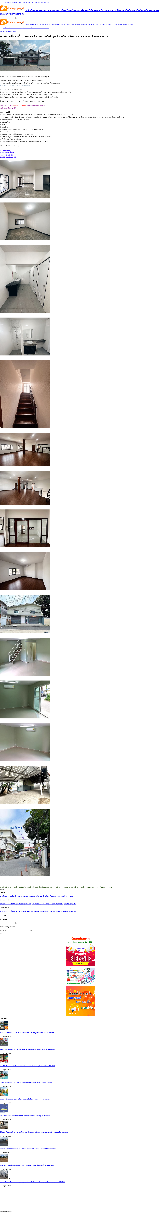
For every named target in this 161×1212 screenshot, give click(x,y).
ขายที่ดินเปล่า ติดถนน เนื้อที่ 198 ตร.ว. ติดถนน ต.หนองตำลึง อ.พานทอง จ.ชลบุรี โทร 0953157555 (28, 1149)
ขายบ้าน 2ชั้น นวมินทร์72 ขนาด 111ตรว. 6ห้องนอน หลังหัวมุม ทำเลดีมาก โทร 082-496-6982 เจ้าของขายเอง (36, 896)
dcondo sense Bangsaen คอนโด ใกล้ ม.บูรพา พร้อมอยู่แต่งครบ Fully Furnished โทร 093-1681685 (27, 1049)
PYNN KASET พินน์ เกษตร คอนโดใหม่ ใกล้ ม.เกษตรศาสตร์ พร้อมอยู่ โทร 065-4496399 (25, 1115)
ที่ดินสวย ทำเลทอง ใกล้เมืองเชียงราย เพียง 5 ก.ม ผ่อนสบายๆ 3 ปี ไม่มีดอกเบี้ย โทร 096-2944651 (27, 1165)
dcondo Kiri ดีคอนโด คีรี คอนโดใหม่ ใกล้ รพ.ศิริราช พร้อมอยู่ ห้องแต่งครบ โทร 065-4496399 (27, 1032)
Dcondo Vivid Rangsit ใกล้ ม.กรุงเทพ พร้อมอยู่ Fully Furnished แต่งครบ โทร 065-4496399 (26, 1082)
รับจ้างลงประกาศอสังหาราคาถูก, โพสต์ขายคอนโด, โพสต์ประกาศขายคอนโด (26, 2)
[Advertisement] (50, 1198)
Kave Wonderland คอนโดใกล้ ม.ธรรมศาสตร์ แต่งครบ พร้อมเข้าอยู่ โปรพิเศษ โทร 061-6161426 (27, 1066)
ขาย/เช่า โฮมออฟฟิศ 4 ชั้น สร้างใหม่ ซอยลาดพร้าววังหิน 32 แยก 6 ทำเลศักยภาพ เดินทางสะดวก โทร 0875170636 (32, 1182)
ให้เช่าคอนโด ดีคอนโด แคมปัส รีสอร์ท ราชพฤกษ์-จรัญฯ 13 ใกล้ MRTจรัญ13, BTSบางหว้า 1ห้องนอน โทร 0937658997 (34, 1132)
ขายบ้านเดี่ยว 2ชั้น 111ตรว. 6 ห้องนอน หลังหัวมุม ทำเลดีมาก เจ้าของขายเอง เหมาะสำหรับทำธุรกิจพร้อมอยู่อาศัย (38, 911)
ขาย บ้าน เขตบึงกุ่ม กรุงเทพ (8, 31)
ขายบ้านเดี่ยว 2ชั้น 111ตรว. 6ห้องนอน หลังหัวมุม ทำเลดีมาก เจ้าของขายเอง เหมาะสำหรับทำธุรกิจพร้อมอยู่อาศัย (38, 904)
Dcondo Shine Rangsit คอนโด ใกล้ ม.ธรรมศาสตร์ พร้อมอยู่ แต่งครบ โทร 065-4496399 (25, 1099)
